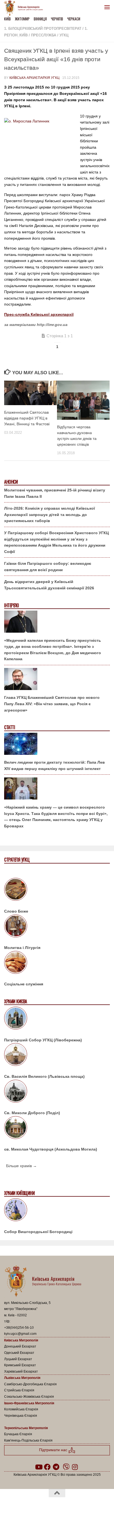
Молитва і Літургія (22, 947)
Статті (9, 727)
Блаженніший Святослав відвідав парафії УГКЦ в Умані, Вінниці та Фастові (27, 418)
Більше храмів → (21, 1166)
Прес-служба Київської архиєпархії (39, 314)
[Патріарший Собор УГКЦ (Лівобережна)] (57, 1019)
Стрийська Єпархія (19, 1390)
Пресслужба (43, 35)
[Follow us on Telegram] (56, 1467)
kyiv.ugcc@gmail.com (20, 1334)
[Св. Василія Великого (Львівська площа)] (57, 1055)
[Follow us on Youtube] (38, 1467)
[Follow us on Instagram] (75, 1467)
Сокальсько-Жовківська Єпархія (29, 1397)
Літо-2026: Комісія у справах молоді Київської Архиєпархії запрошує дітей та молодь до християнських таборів (49, 514)
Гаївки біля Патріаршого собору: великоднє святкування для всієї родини (47, 566)
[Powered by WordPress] (39, 1507)
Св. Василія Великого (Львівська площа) (44, 1076)
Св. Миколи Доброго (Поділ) (32, 1113)
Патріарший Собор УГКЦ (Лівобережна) (43, 1040)
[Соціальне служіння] (57, 963)
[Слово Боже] (57, 890)
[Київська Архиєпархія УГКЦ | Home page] (25, 8)
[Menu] (107, 7)
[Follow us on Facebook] (47, 1467)
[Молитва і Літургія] (57, 927)
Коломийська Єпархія (21, 1409)
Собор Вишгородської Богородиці (38, 1231)
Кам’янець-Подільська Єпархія (28, 1440)
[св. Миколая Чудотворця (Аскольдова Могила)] (57, 1128)
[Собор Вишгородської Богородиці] (57, 1210)
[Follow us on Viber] (66, 1467)
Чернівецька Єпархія (20, 1416)
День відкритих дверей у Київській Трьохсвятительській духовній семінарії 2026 (49, 584)
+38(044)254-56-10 (19, 1328)
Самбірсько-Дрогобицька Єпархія (30, 1384)
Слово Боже (16, 911)
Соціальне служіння (23, 984)
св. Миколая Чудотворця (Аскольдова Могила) (50, 1149)
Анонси (11, 482)
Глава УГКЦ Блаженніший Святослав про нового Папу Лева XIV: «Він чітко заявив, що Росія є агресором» (52, 703)
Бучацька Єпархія (18, 1434)
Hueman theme (83, 1507)
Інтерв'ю (11, 605)
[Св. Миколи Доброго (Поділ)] (57, 1092)
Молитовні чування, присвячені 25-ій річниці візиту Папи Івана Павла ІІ (54, 493)
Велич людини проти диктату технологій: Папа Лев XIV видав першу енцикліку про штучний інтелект (54, 765)
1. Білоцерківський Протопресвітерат (42, 28)
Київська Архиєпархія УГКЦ (34, 78)
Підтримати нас (53, 1450)
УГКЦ (64, 35)
